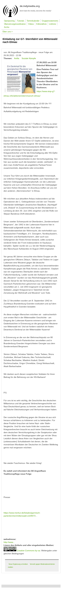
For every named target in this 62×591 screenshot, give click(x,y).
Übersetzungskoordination (15, 24)
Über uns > (7, 31)
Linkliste (52, 24)
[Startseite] (10, 16)
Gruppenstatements (50, 21)
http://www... (9, 542)
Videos (31, 24)
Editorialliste (41, 24)
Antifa (16, 58)
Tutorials (20, 21)
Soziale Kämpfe (29, 58)
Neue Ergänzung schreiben (18, 564)
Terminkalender (33, 21)
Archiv (6, 27)
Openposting (9, 21)
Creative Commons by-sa (28, 550)
